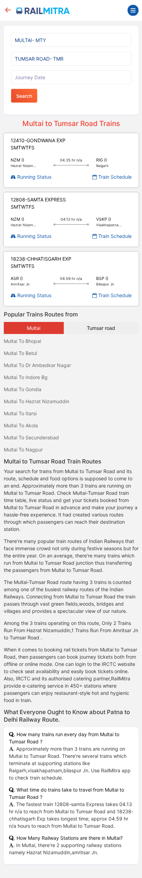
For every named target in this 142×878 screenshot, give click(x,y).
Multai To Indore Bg (26, 377)
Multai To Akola (21, 425)
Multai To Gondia (22, 389)
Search (24, 96)
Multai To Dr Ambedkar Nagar (37, 365)
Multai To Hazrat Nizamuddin (36, 401)
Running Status (33, 177)
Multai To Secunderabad (31, 437)
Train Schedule (114, 177)
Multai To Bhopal (22, 341)
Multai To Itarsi (20, 413)
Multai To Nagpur (23, 449)
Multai (33, 328)
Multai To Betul (20, 353)
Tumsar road (101, 328)
